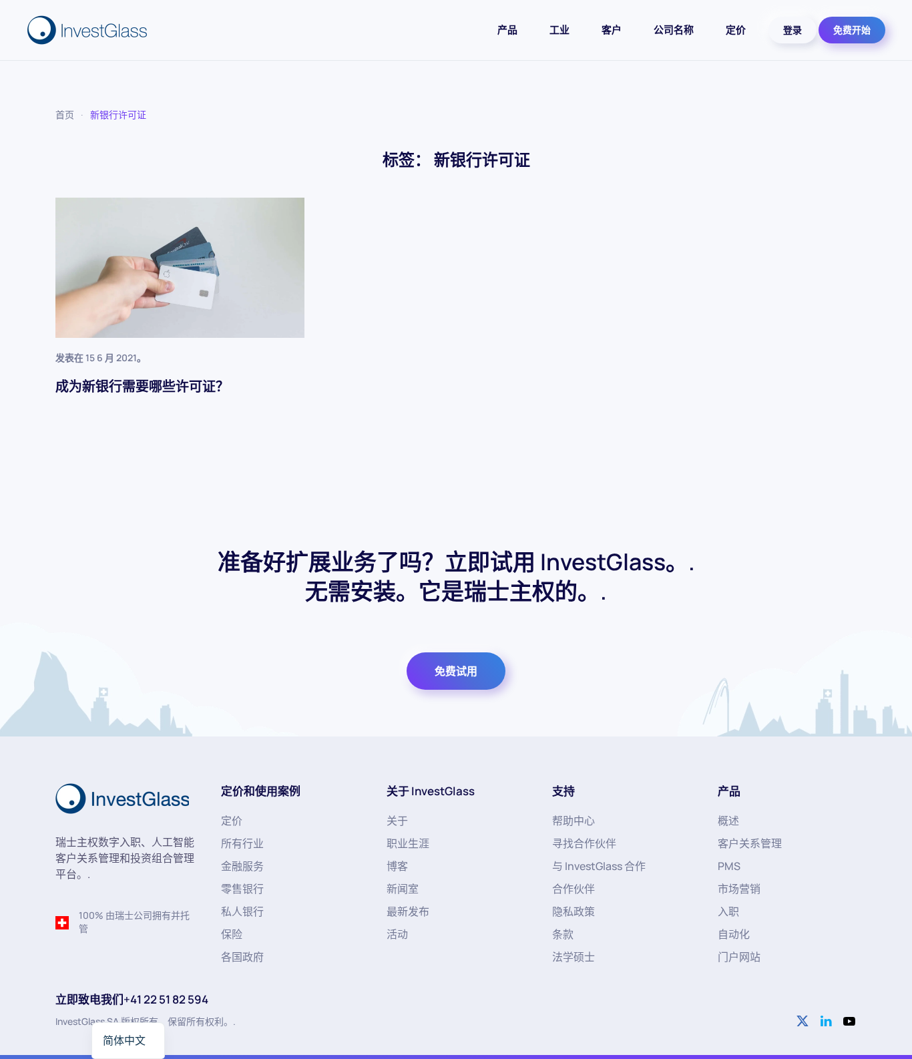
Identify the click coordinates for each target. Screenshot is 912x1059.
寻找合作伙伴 (584, 843)
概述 (728, 820)
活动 (397, 934)
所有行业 (242, 843)
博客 (397, 866)
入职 (728, 911)
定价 (736, 30)
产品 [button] (507, 30)
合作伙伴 (573, 888)
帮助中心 (573, 820)
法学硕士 (573, 956)
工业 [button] (559, 30)
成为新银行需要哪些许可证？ (142, 386)
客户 (612, 30)
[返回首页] (89, 30)
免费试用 (456, 671)
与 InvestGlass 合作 (599, 866)
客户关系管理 (750, 843)
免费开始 (852, 29)
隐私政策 (573, 911)
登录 (792, 29)
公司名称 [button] (674, 30)
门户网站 (739, 956)
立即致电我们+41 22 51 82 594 (131, 999)
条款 (563, 934)
